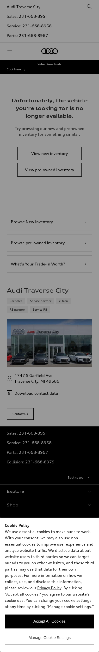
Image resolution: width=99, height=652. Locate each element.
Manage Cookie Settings (50, 638)
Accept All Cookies (49, 621)
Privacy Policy (49, 587)
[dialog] (49, 584)
